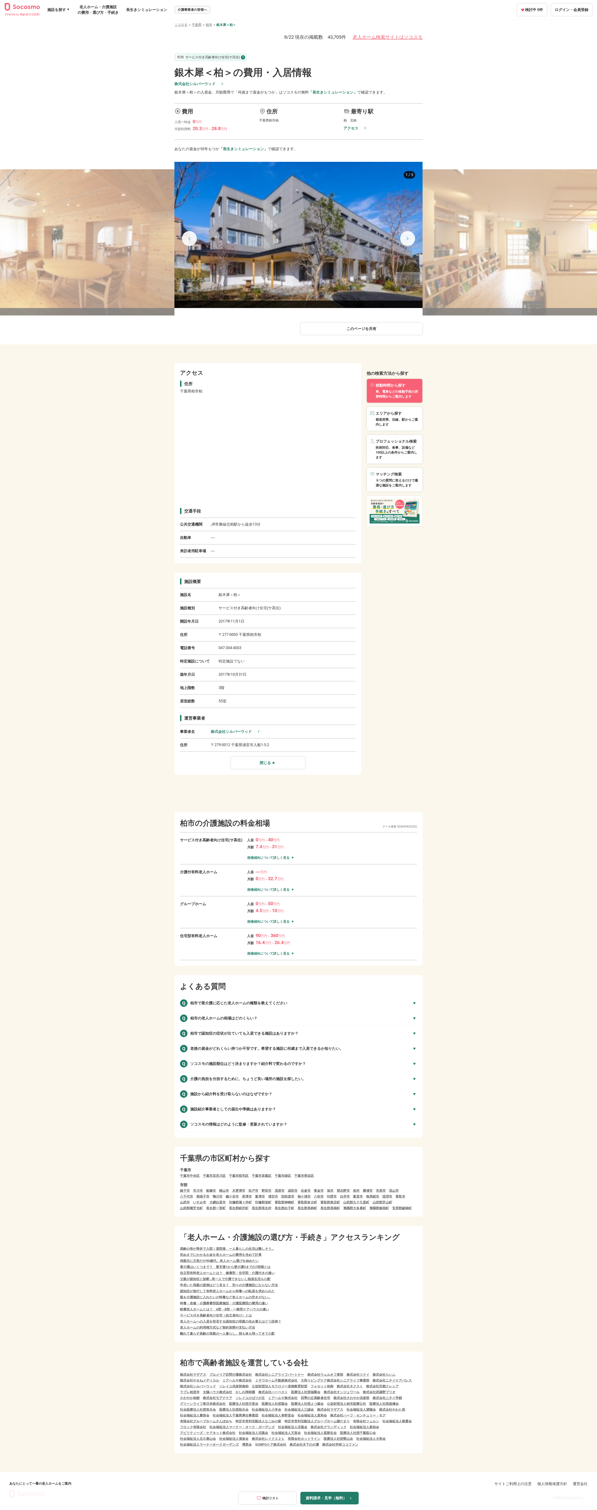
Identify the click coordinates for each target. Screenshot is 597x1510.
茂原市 (280, 1190)
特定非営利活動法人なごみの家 (258, 1421)
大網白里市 (217, 1202)
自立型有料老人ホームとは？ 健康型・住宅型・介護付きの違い (227, 1273)
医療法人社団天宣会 (243, 1404)
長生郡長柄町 (307, 1208)
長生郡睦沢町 (239, 1208)
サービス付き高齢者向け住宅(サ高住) (208, 57)
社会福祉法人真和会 (312, 1415)
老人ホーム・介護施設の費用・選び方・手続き (98, 10)
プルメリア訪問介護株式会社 (230, 1374)
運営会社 (580, 1484)
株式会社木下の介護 (304, 1444)
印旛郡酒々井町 (240, 1202)
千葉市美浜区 (304, 1176)
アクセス (351, 128)
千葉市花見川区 (214, 1176)
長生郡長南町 (330, 1208)
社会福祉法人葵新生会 (320, 1433)
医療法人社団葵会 (275, 1404)
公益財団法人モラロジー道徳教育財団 (279, 1386)
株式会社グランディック (329, 1427)
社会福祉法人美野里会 (278, 1415)
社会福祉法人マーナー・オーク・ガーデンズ (242, 1427)
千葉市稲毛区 (239, 1176)
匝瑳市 (387, 1196)
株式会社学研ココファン (340, 1444)
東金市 (319, 1190)
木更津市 (238, 1190)
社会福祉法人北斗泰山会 (198, 1439)
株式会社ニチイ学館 (387, 1398)
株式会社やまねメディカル (199, 1380)
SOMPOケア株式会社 (270, 1444)
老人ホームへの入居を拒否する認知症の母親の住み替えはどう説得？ (230, 1321)
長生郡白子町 (284, 1208)
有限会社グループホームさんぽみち (206, 1421)
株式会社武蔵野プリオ (379, 1392)
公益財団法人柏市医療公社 (346, 1404)
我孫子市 (202, 1196)
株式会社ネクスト (350, 1386)
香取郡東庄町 (330, 1202)
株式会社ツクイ (358, 1374)
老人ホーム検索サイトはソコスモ (388, 37)
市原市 (381, 1190)
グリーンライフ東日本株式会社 (203, 1404)
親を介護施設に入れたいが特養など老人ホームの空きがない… (225, 1297)
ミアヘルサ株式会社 (237, 1380)
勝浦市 (368, 1190)
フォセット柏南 (322, 1386)
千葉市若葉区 (261, 1176)
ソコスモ (180, 25)
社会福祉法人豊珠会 (194, 1415)
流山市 (394, 1190)
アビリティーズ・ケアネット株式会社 (208, 1433)
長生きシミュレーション (146, 9)
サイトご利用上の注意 (513, 1484)
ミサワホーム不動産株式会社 (276, 1380)
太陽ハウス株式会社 (217, 1392)
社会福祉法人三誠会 (299, 1409)
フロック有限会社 (193, 1427)
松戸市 (253, 1190)
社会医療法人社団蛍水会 (198, 1409)
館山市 (224, 1190)
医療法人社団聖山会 (338, 1439)
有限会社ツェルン (366, 1421)
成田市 (293, 1190)
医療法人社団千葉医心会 (358, 1433)
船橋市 (211, 1190)
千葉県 (196, 25)
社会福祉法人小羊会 (266, 1409)
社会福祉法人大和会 (371, 1439)
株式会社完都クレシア (382, 1386)
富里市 (358, 1196)
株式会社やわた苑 (392, 1409)
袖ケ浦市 (304, 1196)
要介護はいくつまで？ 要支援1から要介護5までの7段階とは (225, 1267)
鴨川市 (217, 1196)
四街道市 (287, 1196)
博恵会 (247, 1444)
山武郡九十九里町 (356, 1202)
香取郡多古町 (307, 1202)
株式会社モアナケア (217, 1398)
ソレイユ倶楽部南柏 (234, 1386)
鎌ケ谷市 (232, 1196)
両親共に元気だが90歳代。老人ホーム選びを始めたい (219, 1261)
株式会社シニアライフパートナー (279, 1374)
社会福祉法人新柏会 (364, 1427)
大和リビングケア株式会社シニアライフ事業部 (335, 1380)
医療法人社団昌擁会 (384, 1404)
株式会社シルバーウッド (194, 84)
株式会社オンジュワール (342, 1392)
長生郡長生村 (261, 1208)
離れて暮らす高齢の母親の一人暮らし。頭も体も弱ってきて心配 (227, 1333)
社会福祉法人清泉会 (234, 1439)
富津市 (260, 1196)
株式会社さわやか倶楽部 (351, 1398)
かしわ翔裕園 (245, 1392)
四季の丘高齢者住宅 (315, 1398)
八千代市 (186, 1196)
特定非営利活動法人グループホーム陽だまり (317, 1421)
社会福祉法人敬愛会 (397, 1421)
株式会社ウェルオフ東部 (325, 1374)
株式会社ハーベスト (273, 1392)
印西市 (332, 1196)
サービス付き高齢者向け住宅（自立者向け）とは (216, 1315)
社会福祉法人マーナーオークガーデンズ (209, 1444)
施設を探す (56, 9)
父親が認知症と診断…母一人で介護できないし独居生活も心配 (225, 1279)
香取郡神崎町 (284, 1202)
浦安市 (273, 1196)
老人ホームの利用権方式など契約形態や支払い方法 (217, 1327)
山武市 (185, 1202)
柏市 (209, 25)
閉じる (265, 763)
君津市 (247, 1196)
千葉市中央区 (190, 1176)
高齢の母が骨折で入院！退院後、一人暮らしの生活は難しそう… (227, 1248)
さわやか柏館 (190, 1398)
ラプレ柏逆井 (190, 1392)
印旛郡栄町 (263, 1202)
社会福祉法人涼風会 (292, 1427)
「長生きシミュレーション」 (333, 92)
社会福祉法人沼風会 (253, 1433)
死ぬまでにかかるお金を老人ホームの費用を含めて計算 (221, 1255)
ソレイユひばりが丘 (250, 1398)
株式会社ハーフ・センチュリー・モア (358, 1415)
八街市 (319, 1196)
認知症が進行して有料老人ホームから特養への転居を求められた (227, 1291)
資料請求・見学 (326, 1498)
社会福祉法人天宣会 (286, 1433)
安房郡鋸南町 (402, 1208)
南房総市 (372, 1196)
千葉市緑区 (283, 1176)
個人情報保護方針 (552, 1484)
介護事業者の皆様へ (192, 9)
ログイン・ (571, 9)
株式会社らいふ (384, 1374)
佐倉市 (306, 1190)
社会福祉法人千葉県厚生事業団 (235, 1415)
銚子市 (185, 1190)
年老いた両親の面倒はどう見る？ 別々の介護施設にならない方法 (229, 1285)
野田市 (266, 1190)
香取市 (400, 1196)
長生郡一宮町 (216, 1208)
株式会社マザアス (193, 1374)
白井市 (345, 1196)
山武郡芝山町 (382, 1202)
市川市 (198, 1190)
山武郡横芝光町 (191, 1208)
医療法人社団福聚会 (305, 1392)
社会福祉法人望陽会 (361, 1409)
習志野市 (343, 1190)
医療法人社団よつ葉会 (307, 1404)
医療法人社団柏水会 (234, 1409)
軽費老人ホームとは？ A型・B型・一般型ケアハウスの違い (224, 1309)
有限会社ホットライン (304, 1439)
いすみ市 (199, 1202)
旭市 (330, 1190)
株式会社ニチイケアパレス (392, 1380)
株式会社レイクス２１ (268, 1439)
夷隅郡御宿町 (379, 1208)
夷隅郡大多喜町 (354, 1208)
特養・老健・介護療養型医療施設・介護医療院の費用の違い (224, 1303)
